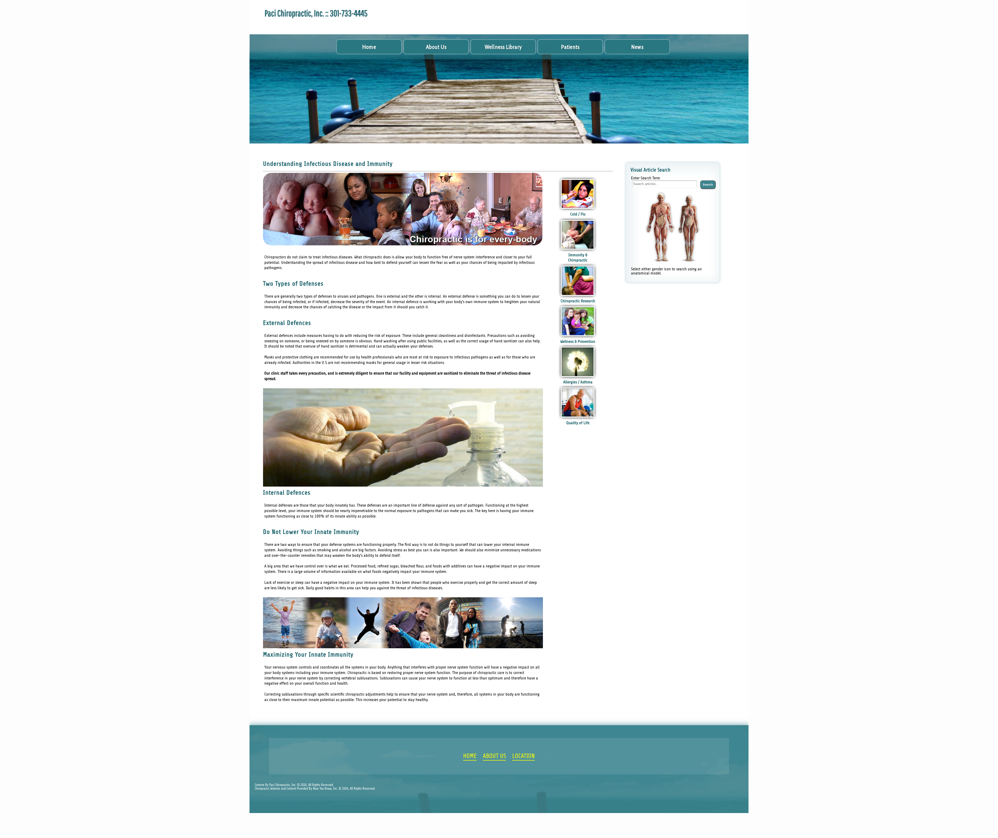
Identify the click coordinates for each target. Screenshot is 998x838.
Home (369, 47)
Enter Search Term (645, 178)
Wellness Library (503, 47)
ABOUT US (494, 756)
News (637, 47)
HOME (470, 756)
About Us (436, 47)
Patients (570, 47)
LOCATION (523, 756)
